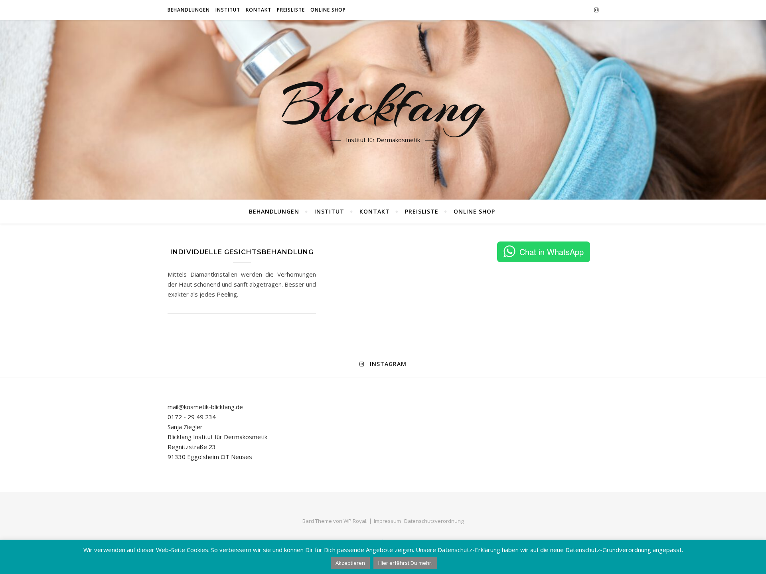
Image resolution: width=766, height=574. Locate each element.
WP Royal (355, 521)
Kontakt (258, 9)
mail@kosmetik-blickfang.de (205, 407)
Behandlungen (189, 9)
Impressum (387, 521)
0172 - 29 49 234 (192, 417)
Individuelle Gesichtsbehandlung (242, 252)
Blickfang (383, 105)
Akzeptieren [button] (350, 562)
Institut (227, 9)
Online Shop (328, 9)
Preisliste (291, 9)
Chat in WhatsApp (551, 251)
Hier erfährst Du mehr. (405, 562)
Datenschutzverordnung (434, 521)
